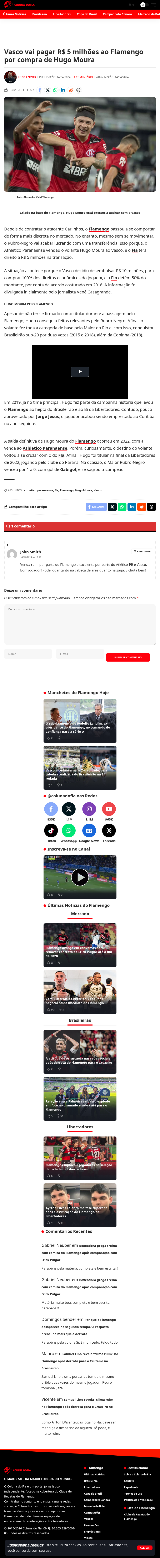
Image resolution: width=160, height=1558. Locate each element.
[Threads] (108, 833)
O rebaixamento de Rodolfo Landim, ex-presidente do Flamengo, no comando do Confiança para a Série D (78, 727)
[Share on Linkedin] (62, 90)
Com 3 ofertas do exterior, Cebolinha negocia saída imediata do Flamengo (75, 1001)
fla (56, 490)
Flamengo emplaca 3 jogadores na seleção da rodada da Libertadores (79, 1167)
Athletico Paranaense (45, 448)
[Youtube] (108, 812)
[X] (69, 812)
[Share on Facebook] (39, 90)
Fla (135, 250)
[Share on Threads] (78, 90)
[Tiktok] (51, 833)
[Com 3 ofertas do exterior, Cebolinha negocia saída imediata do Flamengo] (80, 992)
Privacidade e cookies (25, 1545)
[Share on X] (47, 90)
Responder (144, 551)
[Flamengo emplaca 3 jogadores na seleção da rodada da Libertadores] (80, 1158)
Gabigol (68, 469)
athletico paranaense (38, 490)
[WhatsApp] (69, 833)
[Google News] (89, 833)
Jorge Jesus (47, 416)
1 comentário (83, 77)
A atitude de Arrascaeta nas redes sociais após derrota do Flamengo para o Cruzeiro (79, 1060)
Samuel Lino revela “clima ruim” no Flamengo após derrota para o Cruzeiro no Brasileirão (79, 1361)
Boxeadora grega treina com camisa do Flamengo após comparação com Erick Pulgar (79, 1252)
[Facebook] (51, 812)
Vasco (97, 490)
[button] (144, 1547)
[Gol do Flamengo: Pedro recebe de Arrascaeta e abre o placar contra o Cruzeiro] (80, 877)
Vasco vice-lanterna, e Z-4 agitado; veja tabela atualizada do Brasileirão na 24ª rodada (76, 774)
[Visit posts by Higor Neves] (10, 77)
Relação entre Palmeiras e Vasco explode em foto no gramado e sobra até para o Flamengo (78, 1105)
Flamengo (99, 229)
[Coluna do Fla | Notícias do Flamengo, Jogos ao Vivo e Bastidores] (19, 4)
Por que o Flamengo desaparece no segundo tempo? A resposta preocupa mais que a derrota (78, 1327)
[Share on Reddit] (70, 90)
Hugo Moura (83, 490)
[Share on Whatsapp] (55, 90)
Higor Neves (27, 77)
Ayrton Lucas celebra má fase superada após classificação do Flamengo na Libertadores (77, 1212)
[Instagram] (89, 812)
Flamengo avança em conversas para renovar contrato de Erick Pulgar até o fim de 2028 (79, 952)
